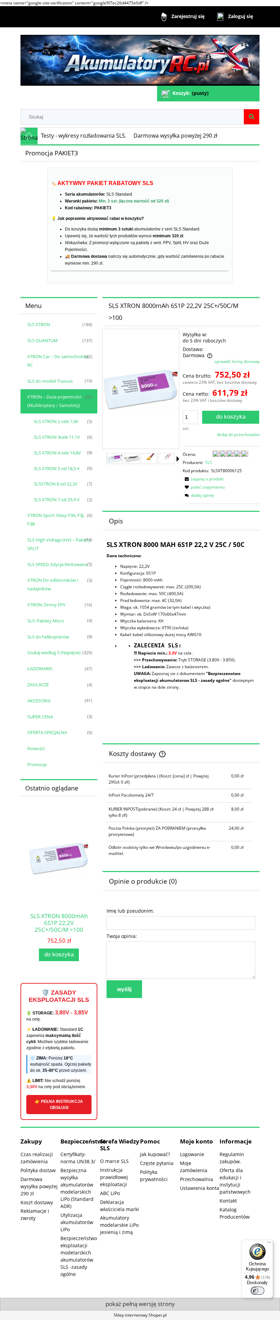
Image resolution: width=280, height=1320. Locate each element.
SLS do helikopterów (48, 637)
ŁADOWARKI (40, 668)
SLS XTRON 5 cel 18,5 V (57, 468)
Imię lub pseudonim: (130, 911)
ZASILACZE (38, 685)
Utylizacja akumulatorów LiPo (76, 1222)
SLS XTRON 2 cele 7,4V (56, 421)
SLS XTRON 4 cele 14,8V (57, 453)
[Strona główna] (140, 57)
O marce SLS (114, 1161)
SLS (208, 462)
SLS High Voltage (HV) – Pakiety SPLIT (59, 544)
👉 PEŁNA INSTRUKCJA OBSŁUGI (59, 1104)
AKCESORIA (39, 701)
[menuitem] (84, 136)
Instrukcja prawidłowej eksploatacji (114, 1177)
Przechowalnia (196, 1179)
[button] (178, 459)
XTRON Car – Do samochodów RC (58, 360)
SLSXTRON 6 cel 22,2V (56, 484)
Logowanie (192, 1154)
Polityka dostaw (38, 1170)
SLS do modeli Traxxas (50, 381)
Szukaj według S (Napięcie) (54, 652)
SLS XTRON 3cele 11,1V (57, 437)
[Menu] (269, 1244)
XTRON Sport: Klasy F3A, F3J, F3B (55, 519)
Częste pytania (156, 1163)
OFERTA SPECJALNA (47, 732)
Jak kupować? (155, 1154)
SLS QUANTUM (42, 340)
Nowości (36, 748)
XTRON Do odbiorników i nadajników (52, 584)
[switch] (257, 1291)
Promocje (37, 764)
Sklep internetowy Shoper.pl (140, 1315)
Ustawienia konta (199, 1188)
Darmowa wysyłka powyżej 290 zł (39, 1186)
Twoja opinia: (122, 936)
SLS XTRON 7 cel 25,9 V (57, 499)
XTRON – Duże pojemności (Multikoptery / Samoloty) (54, 401)
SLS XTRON (38, 324)
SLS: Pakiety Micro (45, 621)
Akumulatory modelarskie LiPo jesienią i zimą (119, 1224)
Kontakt (228, 1200)
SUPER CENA (40, 717)
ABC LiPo (110, 1193)
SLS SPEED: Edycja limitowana (57, 564)
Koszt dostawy (36, 1202)
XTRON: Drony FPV (46, 605)
